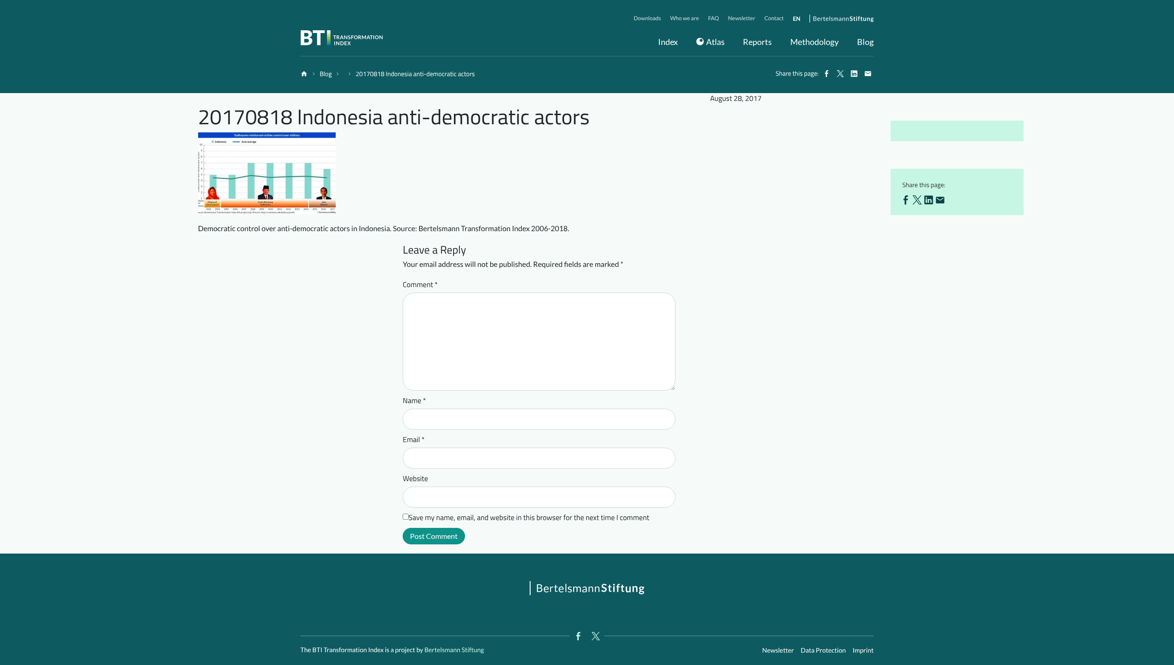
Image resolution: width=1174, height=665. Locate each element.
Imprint (863, 650)
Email (414, 439)
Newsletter (778, 650)
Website (415, 478)
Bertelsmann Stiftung (453, 650)
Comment (420, 284)
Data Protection (823, 650)
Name (414, 400)
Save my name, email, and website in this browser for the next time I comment (529, 517)
